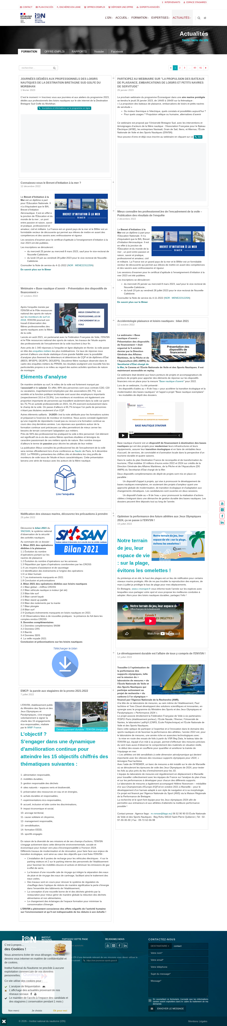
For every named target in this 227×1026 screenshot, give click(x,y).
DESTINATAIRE (159, 946)
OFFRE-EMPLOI (54, 51)
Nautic (78, 451)
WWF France (34, 727)
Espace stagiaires (196, 2)
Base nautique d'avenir (172, 381)
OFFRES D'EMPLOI (96, 7)
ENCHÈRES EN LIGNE (70, 7)
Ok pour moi (60, 1010)
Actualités (181, 17)
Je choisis (37, 1010)
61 (201, 68)
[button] (4, 1021)
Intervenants (172, 2)
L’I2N (108, 17)
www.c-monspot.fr (141, 589)
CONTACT (27, 7)
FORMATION (29, 51)
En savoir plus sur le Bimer (36, 269)
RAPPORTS (79, 51)
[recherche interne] (199, 18)
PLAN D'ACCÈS (46, 7)
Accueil (121, 17)
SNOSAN (25, 531)
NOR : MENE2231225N (80, 265)
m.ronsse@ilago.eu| (161, 814)
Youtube (99, 51)
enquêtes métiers (42, 351)
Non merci (13, 1010)
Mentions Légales (197, 1021)
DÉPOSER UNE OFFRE (122, 7)
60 (195, 68)
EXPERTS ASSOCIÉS (150, 7)
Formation (139, 17)
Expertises (160, 17)
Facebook (117, 51)
